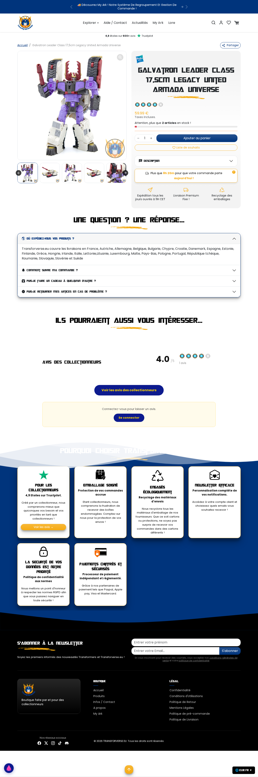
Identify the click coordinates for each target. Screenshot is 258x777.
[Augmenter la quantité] (151, 138)
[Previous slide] (17, 339)
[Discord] (66, 743)
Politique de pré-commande (190, 714)
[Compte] (221, 23)
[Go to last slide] (18, 173)
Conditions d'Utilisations (186, 696)
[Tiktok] (59, 743)
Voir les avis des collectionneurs (129, 390)
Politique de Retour (183, 702)
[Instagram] (53, 743)
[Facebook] (39, 743)
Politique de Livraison (184, 719)
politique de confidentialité (194, 660)
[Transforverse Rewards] (9, 768)
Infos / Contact (104, 702)
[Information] (234, 172)
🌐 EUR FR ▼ (243, 770)
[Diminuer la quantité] (138, 138)
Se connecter (129, 418)
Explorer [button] (89, 22)
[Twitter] (46, 743)
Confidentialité (180, 690)
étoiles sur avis (129, 36)
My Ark (158, 22)
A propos (99, 708)
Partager (233, 45)
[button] (213, 23)
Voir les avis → (43, 527)
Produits (99, 696)
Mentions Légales (182, 708)
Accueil (22, 45)
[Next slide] (125, 173)
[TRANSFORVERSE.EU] (25, 22)
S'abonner (230, 650)
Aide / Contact (115, 22)
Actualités (140, 22)
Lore (171, 22)
